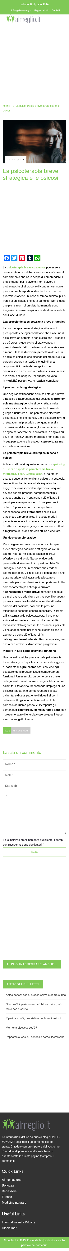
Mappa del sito (41, 10)
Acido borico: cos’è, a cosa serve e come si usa (36, 995)
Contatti (56, 10)
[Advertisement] (34, 60)
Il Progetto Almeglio (21, 10)
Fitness (7, 1196)
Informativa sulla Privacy (18, 1222)
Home (6, 105)
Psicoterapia (20, 730)
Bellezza (8, 1185)
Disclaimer (9, 1228)
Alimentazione (11, 1179)
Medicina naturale (14, 1202)
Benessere (9, 1191)
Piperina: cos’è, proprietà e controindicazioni (33, 1018)
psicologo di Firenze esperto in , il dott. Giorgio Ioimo (34, 469)
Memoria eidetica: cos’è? (21, 1027)
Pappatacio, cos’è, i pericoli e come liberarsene (35, 1037)
